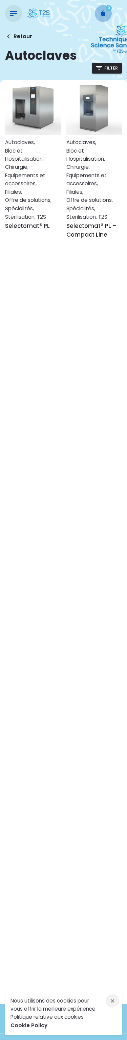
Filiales (13, 191)
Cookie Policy (28, 1025)
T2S (41, 216)
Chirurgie (16, 166)
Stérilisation (20, 216)
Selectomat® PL (27, 226)
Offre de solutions (27, 200)
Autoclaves (19, 142)
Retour (23, 36)
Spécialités (19, 208)
